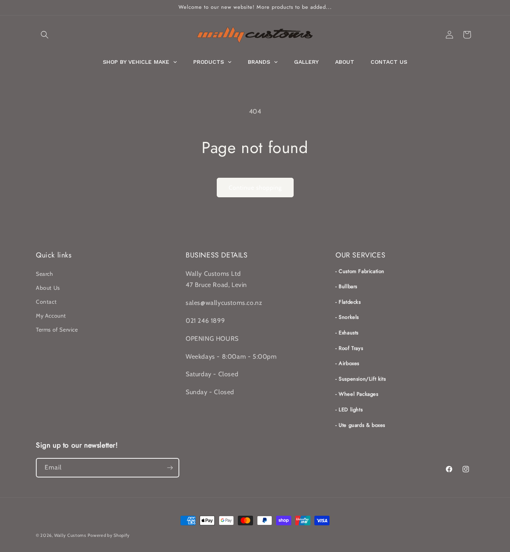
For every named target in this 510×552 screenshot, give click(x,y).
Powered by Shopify (109, 535)
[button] (44, 34)
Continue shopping (255, 187)
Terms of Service (57, 329)
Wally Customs (70, 535)
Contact (46, 301)
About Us (48, 287)
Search (44, 273)
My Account (51, 315)
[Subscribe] (169, 467)
